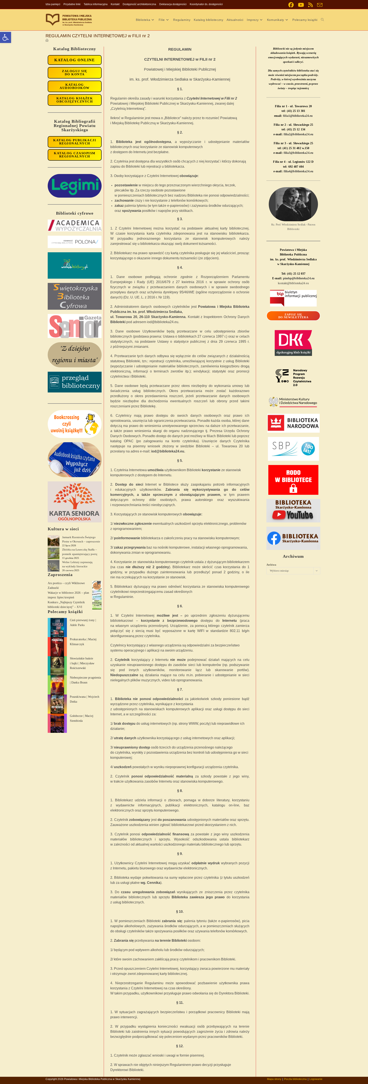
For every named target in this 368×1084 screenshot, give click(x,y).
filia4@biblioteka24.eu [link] (298, 171)
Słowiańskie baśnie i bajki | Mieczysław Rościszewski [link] (82, 663)
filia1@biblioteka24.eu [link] (298, 115)
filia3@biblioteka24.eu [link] (298, 152)
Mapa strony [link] (274, 1079)
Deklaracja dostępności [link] (173, 4)
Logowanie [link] (315, 1079)
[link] (5, 37)
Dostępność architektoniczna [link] (139, 4)
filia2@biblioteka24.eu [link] (298, 134)
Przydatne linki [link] (71, 4)
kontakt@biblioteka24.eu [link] (293, 283)
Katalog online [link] (74, 60)
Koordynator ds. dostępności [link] (206, 4)
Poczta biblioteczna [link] (295, 1079)
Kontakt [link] (115, 4)
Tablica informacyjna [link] (96, 4)
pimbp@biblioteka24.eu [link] (299, 278)
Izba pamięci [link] (53, 4)
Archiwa (271, 564)
